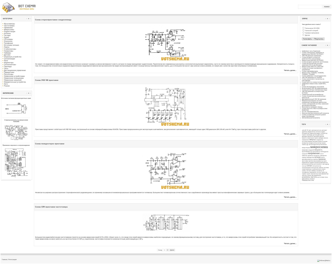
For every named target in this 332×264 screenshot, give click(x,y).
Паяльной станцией (311, 30)
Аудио (6, 37)
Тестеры (7, 35)
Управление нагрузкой (12, 80)
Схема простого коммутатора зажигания (315, 82)
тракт (308, 173)
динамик (316, 136)
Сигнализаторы (10, 64)
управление (317, 175)
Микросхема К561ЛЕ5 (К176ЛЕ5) (312, 60)
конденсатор (313, 143)
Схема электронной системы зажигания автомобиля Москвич (315, 104)
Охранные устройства (12, 57)
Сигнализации (9, 59)
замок (316, 138)
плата (323, 157)
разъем (304, 164)
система (326, 167)
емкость (304, 138)
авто (310, 130)
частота (314, 177)
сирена (321, 167)
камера (310, 141)
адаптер (304, 131)
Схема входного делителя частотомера (315, 62)
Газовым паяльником (312, 33)
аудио (323, 131)
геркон (304, 134)
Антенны (7, 33)
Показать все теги (308, 180)
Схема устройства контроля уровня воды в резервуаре (314, 115)
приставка (305, 161)
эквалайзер (305, 178)
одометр (310, 155)
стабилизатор (316, 169)
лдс (307, 144)
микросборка (306, 147)
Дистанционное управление (15, 70)
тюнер (309, 175)
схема (304, 170)
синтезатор (314, 167)
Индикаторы (8, 63)
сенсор (304, 166)
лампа (304, 144)
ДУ (305, 130)
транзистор (314, 173)
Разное (7, 86)
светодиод (325, 164)
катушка (315, 141)
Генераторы (8, 51)
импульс (312, 140)
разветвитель (323, 162)
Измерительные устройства (15, 82)
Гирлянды (8, 66)
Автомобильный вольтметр (311, 118)
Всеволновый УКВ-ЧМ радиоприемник (314, 88)
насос (322, 153)
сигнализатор (316, 166)
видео (318, 133)
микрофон (305, 150)
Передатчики (9, 72)
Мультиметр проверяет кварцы (312, 107)
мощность (318, 150)
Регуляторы (8, 74)
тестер (319, 172)
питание (317, 157)
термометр (312, 172)
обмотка (304, 155)
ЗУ (307, 130)
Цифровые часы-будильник (311, 51)
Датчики (7, 55)
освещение (323, 155)
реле (315, 164)
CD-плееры (8, 39)
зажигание (310, 138)
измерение (305, 139)
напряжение (314, 153)
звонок (326, 138)
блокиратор (305, 133)
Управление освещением (14, 78)
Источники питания (11, 45)
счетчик (308, 170)
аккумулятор (311, 131)
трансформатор (323, 173)
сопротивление (307, 169)
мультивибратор (307, 151)
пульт (325, 161)
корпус (324, 143)
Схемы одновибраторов (310, 71)
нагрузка (304, 153)
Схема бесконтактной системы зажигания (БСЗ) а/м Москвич (312, 64)
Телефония (8, 43)
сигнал (309, 166)
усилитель (306, 177)
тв (323, 170)
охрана (304, 157)
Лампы (6, 47)
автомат (324, 130)
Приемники (8, 28)
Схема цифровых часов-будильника (314, 76)
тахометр (319, 170)
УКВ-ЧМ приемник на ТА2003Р (312, 77)
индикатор (319, 139)
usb (303, 130)
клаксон (320, 141)
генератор (324, 133)
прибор (315, 159)
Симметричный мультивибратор (312, 94)
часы (326, 177)
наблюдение (324, 151)
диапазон (310, 136)
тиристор (324, 172)
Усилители (8, 41)
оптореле (316, 155)
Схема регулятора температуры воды (314, 90)
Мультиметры (9, 24)
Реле (6, 61)
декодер (304, 136)
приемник (322, 159)
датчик (315, 134)
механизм (323, 144)
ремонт (319, 164)
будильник (313, 133)
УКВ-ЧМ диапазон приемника (311, 55)
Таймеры (7, 53)
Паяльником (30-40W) (312, 28)
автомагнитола (316, 130)
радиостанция (314, 162)
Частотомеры (9, 26)
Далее (172, 250)
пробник (311, 161)
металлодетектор (314, 144)
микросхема (319, 147)
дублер (322, 136)
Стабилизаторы (10, 49)
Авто (6, 84)
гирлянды (309, 134)
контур (319, 143)
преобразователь (307, 159)
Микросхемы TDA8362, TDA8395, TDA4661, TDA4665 (313, 73)
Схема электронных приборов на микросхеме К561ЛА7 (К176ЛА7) (313, 53)
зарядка (320, 138)
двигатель (320, 134)
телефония (305, 172)
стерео (323, 169)
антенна (318, 131)
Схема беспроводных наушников (313, 86)
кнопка (325, 141)
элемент (312, 178)
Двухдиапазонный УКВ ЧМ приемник (314, 99)
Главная (4, 259)
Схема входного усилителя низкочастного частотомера (311, 58)
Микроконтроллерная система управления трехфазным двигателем (314, 101)
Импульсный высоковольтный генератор (315, 113)
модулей (311, 150)
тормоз (304, 173)
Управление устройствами (14, 76)
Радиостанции (9, 31)
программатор (318, 161)
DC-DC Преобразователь (310, 111)
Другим (307, 35)
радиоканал (305, 162)
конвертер (305, 143)
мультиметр (316, 151)
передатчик (310, 157)
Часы (6, 68)
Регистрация (12, 259)
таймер (313, 170)
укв (312, 175)
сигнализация (306, 167)
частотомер (320, 177)
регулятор (310, 164)
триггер (304, 175)
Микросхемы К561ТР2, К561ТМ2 (312, 66)
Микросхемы (9, 30)
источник (304, 141)
